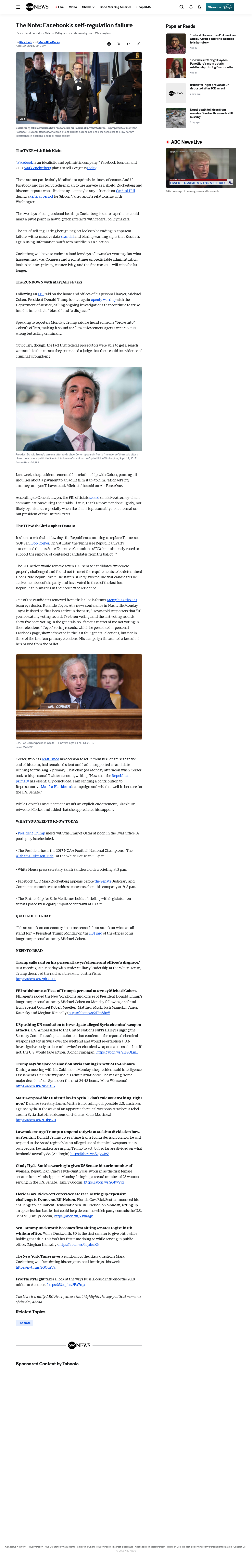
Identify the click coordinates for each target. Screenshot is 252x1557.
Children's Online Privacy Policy (94, 1546)
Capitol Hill (125, 190)
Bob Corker (40, 542)
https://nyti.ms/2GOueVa (36, 1267)
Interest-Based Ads (122, 1546)
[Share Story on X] (119, 44)
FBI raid (95, 933)
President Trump (31, 832)
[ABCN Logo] (37, 6)
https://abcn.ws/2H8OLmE (117, 1051)
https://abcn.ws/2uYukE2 (35, 1085)
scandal (67, 236)
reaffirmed (50, 758)
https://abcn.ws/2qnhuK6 (78, 1244)
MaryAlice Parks (49, 42)
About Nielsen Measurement (150, 1546)
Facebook (25, 162)
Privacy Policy (35, 1546)
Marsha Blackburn (56, 786)
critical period (41, 196)
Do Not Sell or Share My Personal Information (207, 1546)
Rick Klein (25, 42)
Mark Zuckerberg (37, 167)
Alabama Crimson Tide (34, 855)
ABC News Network (15, 1546)
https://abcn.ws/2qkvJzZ (89, 1153)
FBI (41, 293)
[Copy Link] (138, 44)
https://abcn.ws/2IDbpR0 (36, 1119)
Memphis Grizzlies (122, 599)
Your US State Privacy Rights (59, 1546)
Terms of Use (174, 1546)
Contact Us (239, 1546)
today (91, 167)
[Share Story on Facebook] (109, 44)
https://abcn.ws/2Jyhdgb (73, 1215)
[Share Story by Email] (128, 44)
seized (94, 497)
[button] (18, 7)
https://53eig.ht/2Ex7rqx (66, 1284)
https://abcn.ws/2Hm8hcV (89, 1012)
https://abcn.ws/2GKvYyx (104, 1181)
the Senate (102, 880)
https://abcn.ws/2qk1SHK (36, 978)
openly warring (103, 299)
